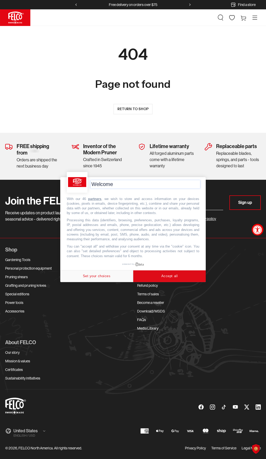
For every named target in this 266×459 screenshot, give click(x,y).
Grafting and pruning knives (25, 285)
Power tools (14, 303)
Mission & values (17, 361)
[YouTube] (235, 407)
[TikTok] (224, 407)
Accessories (14, 311)
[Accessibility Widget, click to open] (257, 229)
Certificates (14, 370)
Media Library (147, 328)
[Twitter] (246, 407)
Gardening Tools (17, 260)
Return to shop (133, 109)
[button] (220, 18)
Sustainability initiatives (22, 378)
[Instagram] (212, 407)
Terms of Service (223, 448)
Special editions (17, 294)
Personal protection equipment (28, 268)
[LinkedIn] (258, 407)
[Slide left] (76, 5)
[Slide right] (190, 5)
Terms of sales (148, 294)
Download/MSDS (151, 311)
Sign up (245, 202)
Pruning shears (16, 277)
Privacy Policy (195, 448)
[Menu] (255, 18)
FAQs (141, 320)
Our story (12, 352)
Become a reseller (150, 303)
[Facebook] (201, 407)
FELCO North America (35, 448)
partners (94, 199)
